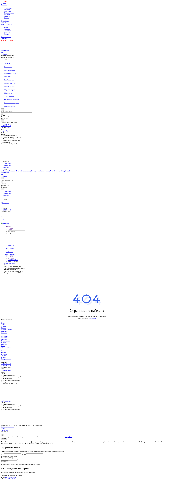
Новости (7, 14)
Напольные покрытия (7, 55)
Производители (9, 13)
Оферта (3, 428)
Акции (3, 324)
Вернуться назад (83, 318)
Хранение (7, 30)
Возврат (6, 34)
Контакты (4, 331)
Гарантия (7, 32)
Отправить (4, 461)
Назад (11, 228)
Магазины (7, 11)
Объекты (3, 328)
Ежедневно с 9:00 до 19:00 (9, 122)
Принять (3, 438)
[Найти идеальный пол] (2, 120)
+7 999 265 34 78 (6, 124)
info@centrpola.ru (6, 131)
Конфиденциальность (7, 427)
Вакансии (7, 16)
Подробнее (68, 437)
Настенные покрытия (7, 57)
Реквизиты (7, 9)
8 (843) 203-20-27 (12, 478)
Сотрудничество (6, 359)
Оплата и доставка (6, 347)
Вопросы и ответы (6, 329)
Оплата (6, 27)
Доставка (7, 29)
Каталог (3, 323)
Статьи (6, 18)
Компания (4, 333)
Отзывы (3, 326)
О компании (8, 8)
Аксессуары (4, 59)
